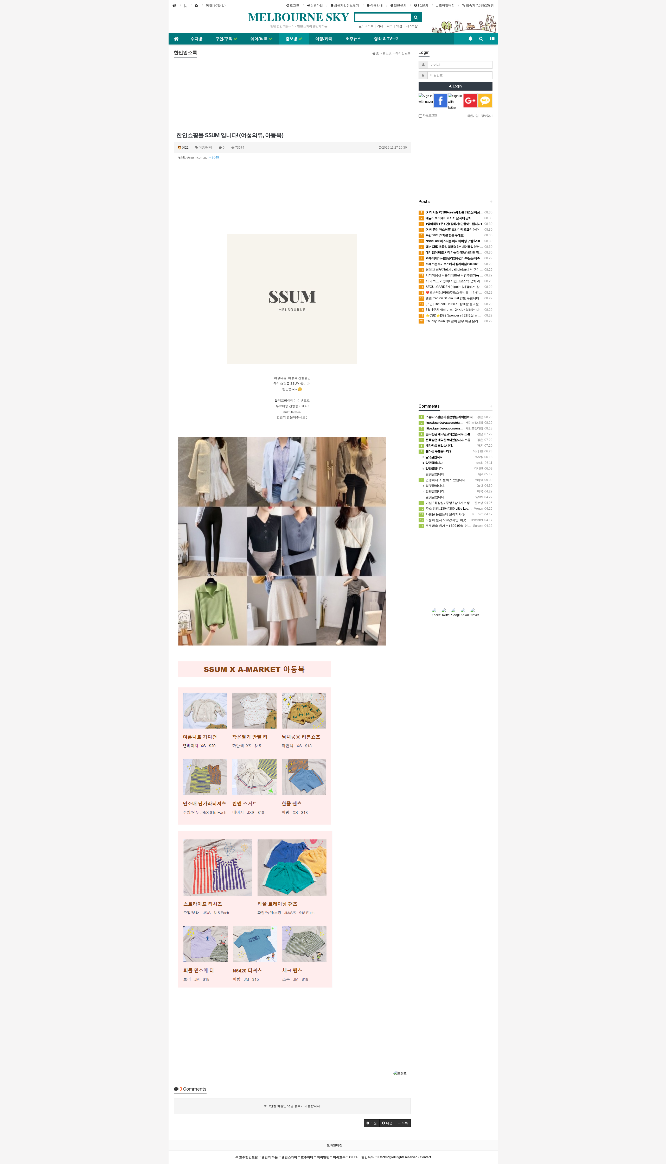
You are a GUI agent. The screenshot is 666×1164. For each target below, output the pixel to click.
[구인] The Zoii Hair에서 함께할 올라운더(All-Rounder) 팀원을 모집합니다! (474, 304)
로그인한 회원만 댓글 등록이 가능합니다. (292, 1106)
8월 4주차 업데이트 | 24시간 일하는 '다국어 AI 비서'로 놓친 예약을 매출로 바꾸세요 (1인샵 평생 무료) (493, 310)
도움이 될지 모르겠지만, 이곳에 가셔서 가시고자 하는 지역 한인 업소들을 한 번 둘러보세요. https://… (492, 520)
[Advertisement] (213, 94)
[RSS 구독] (196, 5)
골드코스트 (366, 26)
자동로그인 (429, 115)
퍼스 (389, 26)
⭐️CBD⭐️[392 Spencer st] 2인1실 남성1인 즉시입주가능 (462, 315)
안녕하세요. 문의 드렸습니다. (443, 480)
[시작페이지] (174, 5)
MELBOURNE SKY (298, 16)
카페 (380, 26)
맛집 (399, 26)
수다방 (196, 38)
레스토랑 (411, 26)
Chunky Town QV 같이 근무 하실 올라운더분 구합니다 (460, 321)
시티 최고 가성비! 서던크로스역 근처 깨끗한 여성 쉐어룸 (462, 281)
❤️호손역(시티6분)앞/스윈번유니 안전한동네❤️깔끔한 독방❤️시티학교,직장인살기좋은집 (485, 292)
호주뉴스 (353, 38)
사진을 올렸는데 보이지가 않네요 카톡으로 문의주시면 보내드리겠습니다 (473, 514)
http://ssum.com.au (200, 157)
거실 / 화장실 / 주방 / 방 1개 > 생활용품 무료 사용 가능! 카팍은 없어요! (471, 503)
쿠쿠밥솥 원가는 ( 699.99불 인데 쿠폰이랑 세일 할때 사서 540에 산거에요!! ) (475, 526)
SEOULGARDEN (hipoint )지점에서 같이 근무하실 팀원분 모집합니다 (471, 287)
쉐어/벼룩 (260, 38)
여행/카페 (323, 38)
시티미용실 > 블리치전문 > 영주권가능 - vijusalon (457, 275)
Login (457, 86)
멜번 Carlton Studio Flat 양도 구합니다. (450, 298)
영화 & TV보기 (387, 38)
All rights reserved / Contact (335, 1157)
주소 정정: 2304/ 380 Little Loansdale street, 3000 (458, 508)
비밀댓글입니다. (433, 474)
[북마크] (185, 5)
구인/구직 (224, 38)
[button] (372, 1123)
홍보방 (292, 38)
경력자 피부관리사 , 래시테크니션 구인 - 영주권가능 (459, 269)
